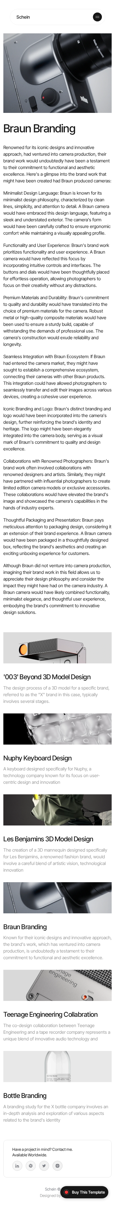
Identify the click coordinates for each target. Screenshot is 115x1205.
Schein (23, 17)
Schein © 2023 (57, 1189)
